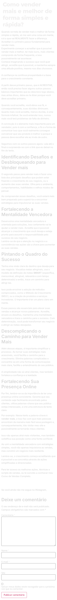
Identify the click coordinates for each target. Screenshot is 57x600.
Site (3, 573)
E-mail (5, 562)
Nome (5, 551)
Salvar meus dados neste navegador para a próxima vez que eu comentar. (28, 588)
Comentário (8, 515)
